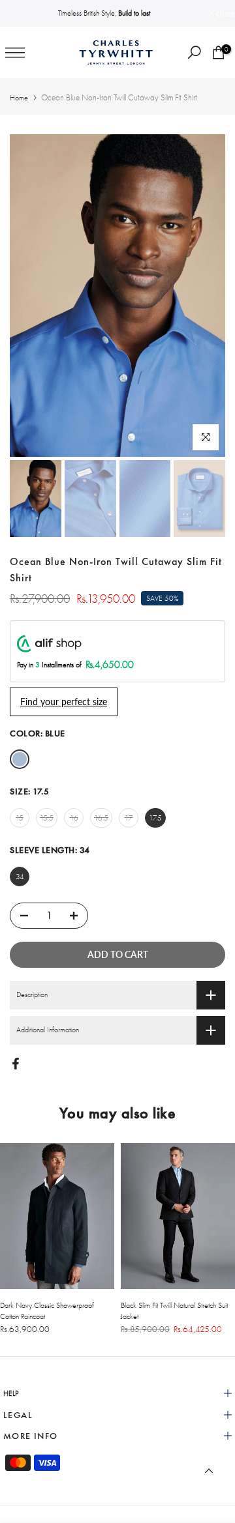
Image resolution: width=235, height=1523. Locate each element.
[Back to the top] (209, 1471)
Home (19, 97)
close (224, 13)
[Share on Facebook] (16, 1063)
